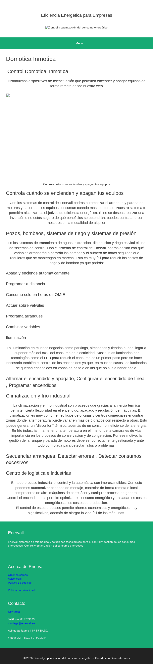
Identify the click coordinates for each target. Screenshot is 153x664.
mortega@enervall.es (21, 623)
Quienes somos (18, 574)
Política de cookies (19, 582)
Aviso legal (15, 578)
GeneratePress (120, 658)
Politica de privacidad (21, 590)
